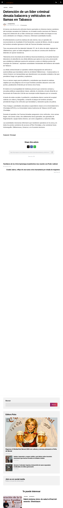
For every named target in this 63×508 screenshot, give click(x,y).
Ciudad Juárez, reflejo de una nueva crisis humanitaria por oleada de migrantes (33, 170)
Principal (13, 135)
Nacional (6, 7)
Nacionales (31, 496)
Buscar (8, 401)
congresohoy (11, 23)
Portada (11, 7)
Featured (6, 135)
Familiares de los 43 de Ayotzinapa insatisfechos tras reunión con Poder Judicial (30, 164)
